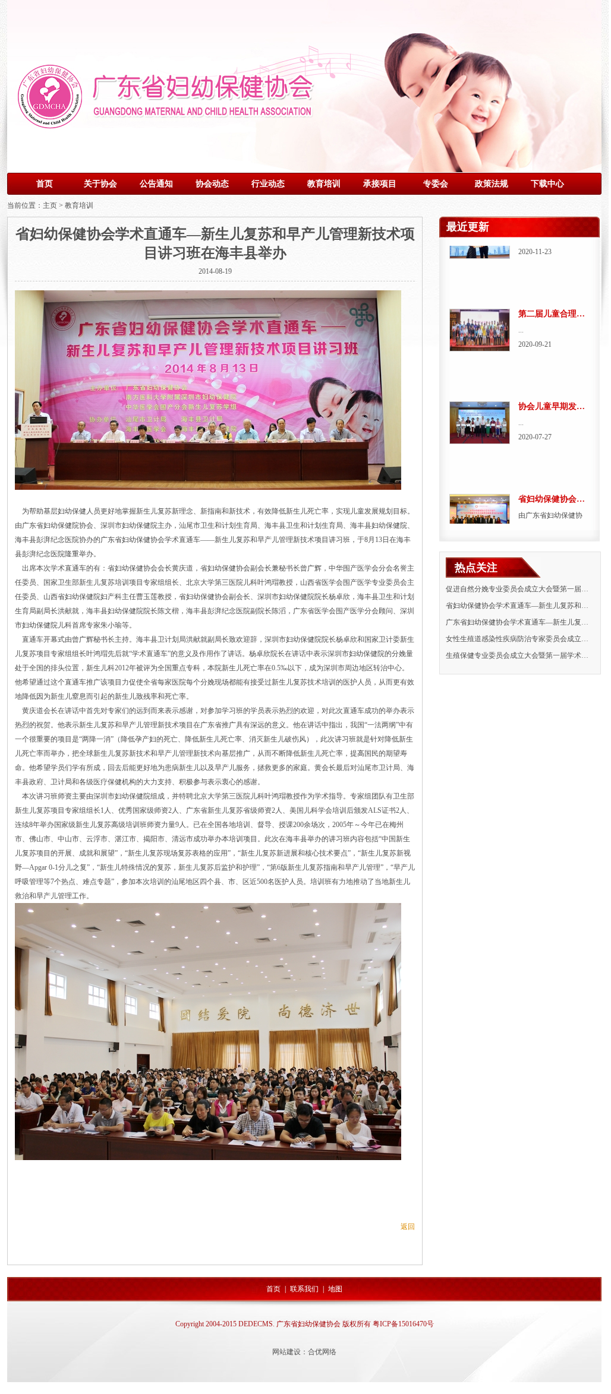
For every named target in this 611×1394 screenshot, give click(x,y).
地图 (335, 1289)
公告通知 (156, 183)
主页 (50, 205)
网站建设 (286, 1352)
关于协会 (100, 183)
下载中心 (547, 183)
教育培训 (324, 183)
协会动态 (212, 183)
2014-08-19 (215, 271)
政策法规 (491, 183)
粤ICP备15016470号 (403, 1324)
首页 (44, 183)
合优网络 (322, 1352)
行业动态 (268, 183)
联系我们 (304, 1289)
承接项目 (379, 183)
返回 (408, 1226)
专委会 (435, 183)
